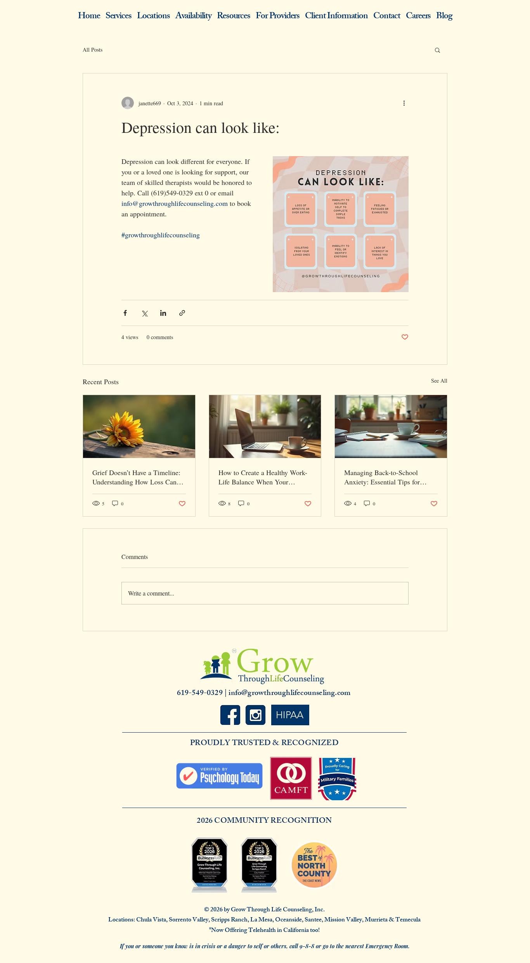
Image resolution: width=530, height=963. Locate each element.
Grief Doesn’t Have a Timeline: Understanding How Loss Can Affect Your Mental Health (136, 477)
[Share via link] (182, 313)
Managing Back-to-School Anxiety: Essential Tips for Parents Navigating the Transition (382, 477)
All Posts (92, 49)
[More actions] (404, 103)
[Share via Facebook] (125, 313)
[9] (230, 715)
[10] (255, 715)
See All (439, 380)
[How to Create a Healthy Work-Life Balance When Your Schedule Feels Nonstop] (265, 426)
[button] (437, 50)
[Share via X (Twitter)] (144, 313)
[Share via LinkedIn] (163, 313)
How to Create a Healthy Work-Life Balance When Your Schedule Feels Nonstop (262, 477)
